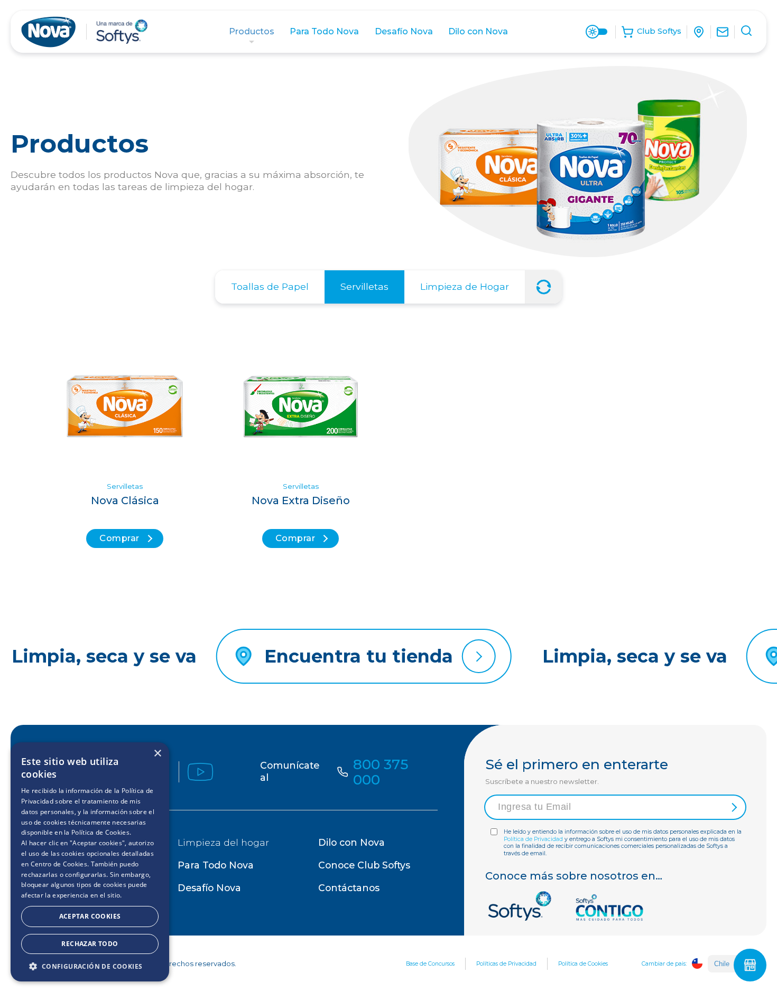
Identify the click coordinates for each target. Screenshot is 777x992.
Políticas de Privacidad (506, 963)
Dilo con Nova (478, 31)
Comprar (119, 538)
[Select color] (597, 32)
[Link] (701, 32)
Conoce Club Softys (364, 865)
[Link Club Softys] (654, 32)
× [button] (157, 754)
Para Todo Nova (324, 31)
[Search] (747, 32)
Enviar (733, 807)
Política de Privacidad (533, 839)
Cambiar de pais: (664, 963)
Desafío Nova (404, 31)
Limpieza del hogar (223, 842)
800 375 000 (380, 772)
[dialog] (90, 861)
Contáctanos (349, 887)
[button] (90, 966)
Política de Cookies (583, 963)
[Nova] (48, 32)
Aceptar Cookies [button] (90, 916)
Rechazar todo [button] (89, 943)
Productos (251, 31)
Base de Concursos (430, 963)
